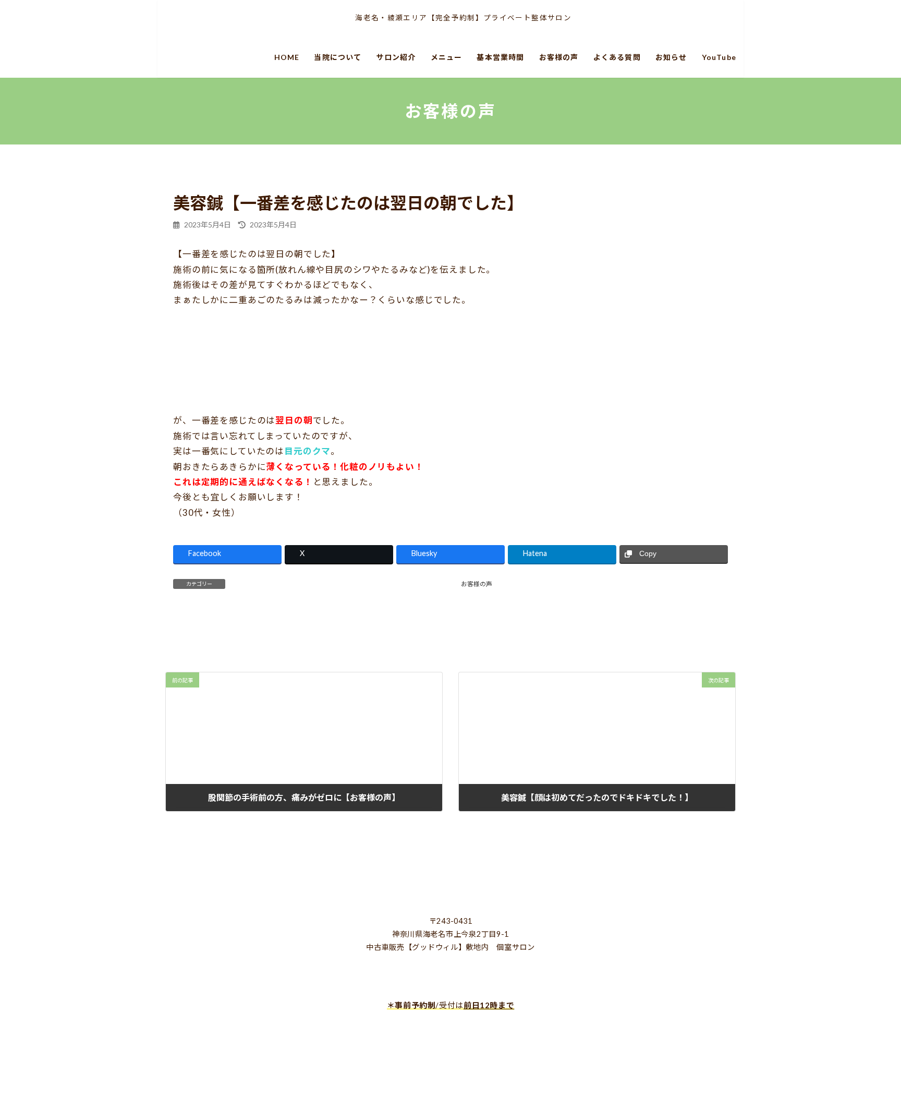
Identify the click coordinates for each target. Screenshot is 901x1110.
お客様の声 (476, 584)
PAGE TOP (865, 1058)
